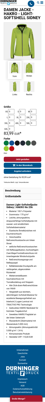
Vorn (14, 76)
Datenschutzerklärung (22, 389)
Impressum (23, 379)
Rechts (29, 94)
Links (14, 94)
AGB (22, 385)
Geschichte (22, 353)
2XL (28, 117)
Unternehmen (22, 350)
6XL (6, 129)
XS (6, 111)
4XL (17, 123)
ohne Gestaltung (11, 177)
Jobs (22, 357)
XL (17, 117)
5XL (28, 123)
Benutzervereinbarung (22, 392)
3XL (6, 123)
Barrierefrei (22, 363)
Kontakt (22, 360)
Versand (22, 382)
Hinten (29, 76)
